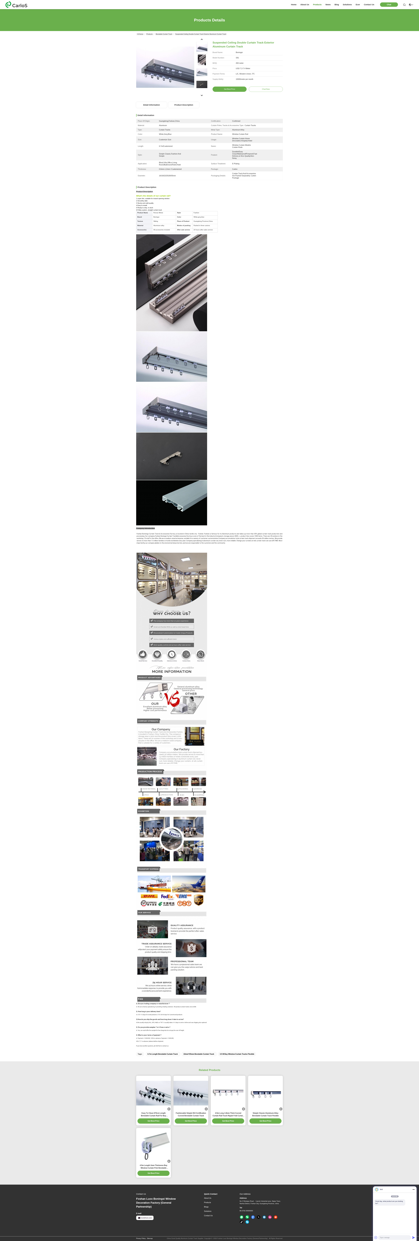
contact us (369, 4)
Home (293, 4)
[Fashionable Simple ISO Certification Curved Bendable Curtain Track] (190, 1093)
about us (304, 4)
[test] (247, 1222)
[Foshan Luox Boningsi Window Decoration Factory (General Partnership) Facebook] (253, 1217)
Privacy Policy (141, 1238)
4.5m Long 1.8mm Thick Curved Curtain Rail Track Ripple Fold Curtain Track (228, 1114)
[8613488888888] (242, 1217)
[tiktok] (242, 1222)
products (317, 4)
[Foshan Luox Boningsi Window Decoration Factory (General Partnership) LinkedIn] (270, 1217)
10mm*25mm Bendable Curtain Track (198, 1054)
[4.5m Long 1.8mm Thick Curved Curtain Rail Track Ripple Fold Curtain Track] (228, 1093)
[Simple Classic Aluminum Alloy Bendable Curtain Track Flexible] (265, 1093)
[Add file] (375, 1237)
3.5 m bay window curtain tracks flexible (237, 1054)
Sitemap (150, 1238)
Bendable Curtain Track (164, 34)
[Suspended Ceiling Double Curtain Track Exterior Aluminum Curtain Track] (165, 67)
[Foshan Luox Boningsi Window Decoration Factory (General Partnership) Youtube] (276, 1217)
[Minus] (413, 1189)
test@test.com (146, 1218)
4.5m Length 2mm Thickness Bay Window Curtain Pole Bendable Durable (153, 1166)
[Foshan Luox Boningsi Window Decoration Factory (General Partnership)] (17, 4)
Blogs (206, 1207)
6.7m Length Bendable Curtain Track (163, 1054)
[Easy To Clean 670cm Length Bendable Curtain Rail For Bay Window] (153, 1093)
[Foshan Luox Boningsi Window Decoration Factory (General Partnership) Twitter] (259, 1217)
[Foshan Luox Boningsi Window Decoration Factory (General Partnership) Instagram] (264, 1217)
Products (149, 34)
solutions (347, 4)
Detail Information (151, 105)
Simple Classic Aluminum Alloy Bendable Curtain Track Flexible (265, 1114)
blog (337, 4)
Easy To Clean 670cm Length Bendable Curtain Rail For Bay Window (153, 1114)
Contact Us (208, 1216)
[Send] (413, 1237)
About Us (207, 1198)
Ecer (358, 4)
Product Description (183, 105)
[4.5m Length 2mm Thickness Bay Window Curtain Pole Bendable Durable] (153, 1145)
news (328, 4)
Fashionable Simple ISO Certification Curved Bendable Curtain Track (191, 1114)
